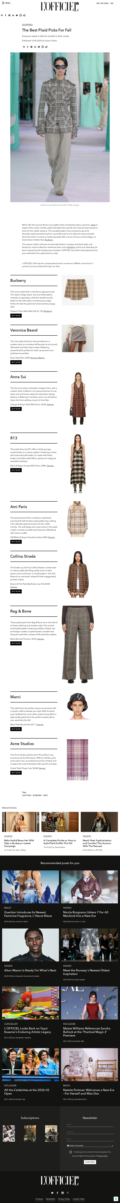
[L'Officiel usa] (60, 6)
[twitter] (17, 15)
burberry (37, 795)
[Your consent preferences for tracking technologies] (116, 1199)
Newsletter (50, 1199)
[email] (2, 15)
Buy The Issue (103, 3)
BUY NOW (16, 316)
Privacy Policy (103, 1156)
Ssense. (50, 404)
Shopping (27, 24)
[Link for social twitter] (52, 1193)
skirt (45, 795)
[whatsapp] (20, 15)
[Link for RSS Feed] (68, 1193)
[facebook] (6, 15)
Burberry (49, 240)
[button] (57, 1133)
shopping (26, 795)
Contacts (39, 1199)
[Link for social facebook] (57, 1193)
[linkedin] (13, 15)
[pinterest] (9, 15)
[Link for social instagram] (62, 1193)
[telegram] (24, 15)
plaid (93, 225)
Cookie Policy (79, 1199)
